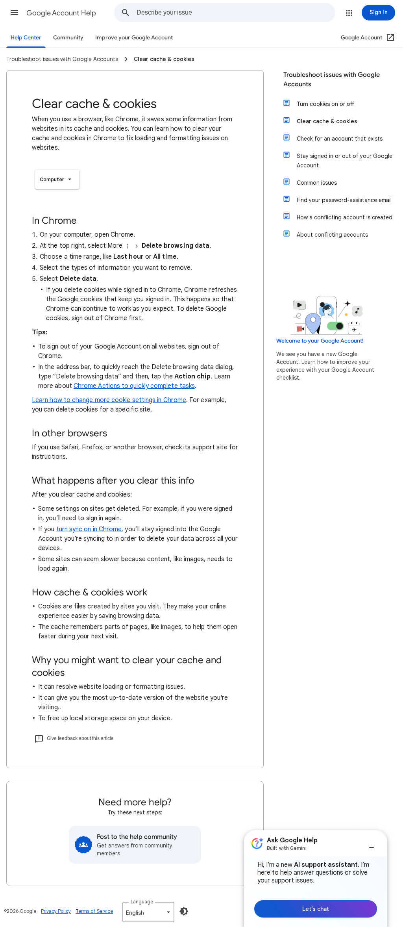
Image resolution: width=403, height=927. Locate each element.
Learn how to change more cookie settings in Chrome (109, 400)
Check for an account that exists (340, 138)
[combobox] (236, 13)
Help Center (26, 37)
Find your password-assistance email (344, 200)
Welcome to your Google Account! (320, 340)
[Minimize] (371, 844)
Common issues (317, 182)
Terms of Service (94, 911)
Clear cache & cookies (327, 121)
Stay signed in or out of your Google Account (344, 160)
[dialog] (315, 878)
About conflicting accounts (332, 234)
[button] (14, 12)
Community (68, 37)
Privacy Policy (56, 911)
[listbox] (57, 179)
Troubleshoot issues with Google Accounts (331, 79)
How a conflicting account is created (344, 217)
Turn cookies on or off (325, 104)
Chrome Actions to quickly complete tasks (134, 386)
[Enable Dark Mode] (183, 911)
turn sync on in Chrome (89, 529)
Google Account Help (61, 13)
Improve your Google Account (134, 37)
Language (142, 902)
